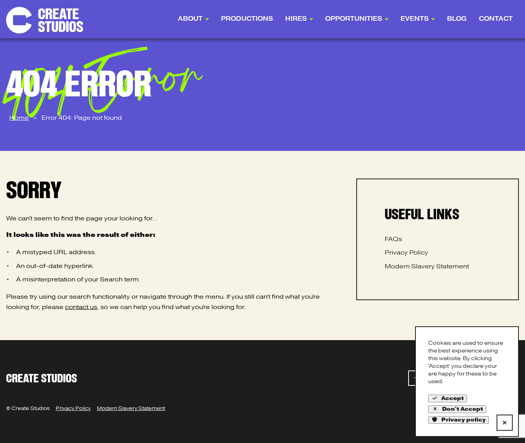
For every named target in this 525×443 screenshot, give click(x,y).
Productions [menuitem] (247, 19)
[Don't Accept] (505, 423)
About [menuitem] (190, 19)
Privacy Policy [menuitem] (406, 252)
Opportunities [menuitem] (353, 19)
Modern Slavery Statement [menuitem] (427, 266)
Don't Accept (462, 409)
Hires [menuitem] (296, 19)
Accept (452, 398)
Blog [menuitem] (457, 19)
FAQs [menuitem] (393, 239)
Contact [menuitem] (496, 19)
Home (19, 118)
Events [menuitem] (414, 19)
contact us (81, 307)
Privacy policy (463, 419)
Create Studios (41, 378)
